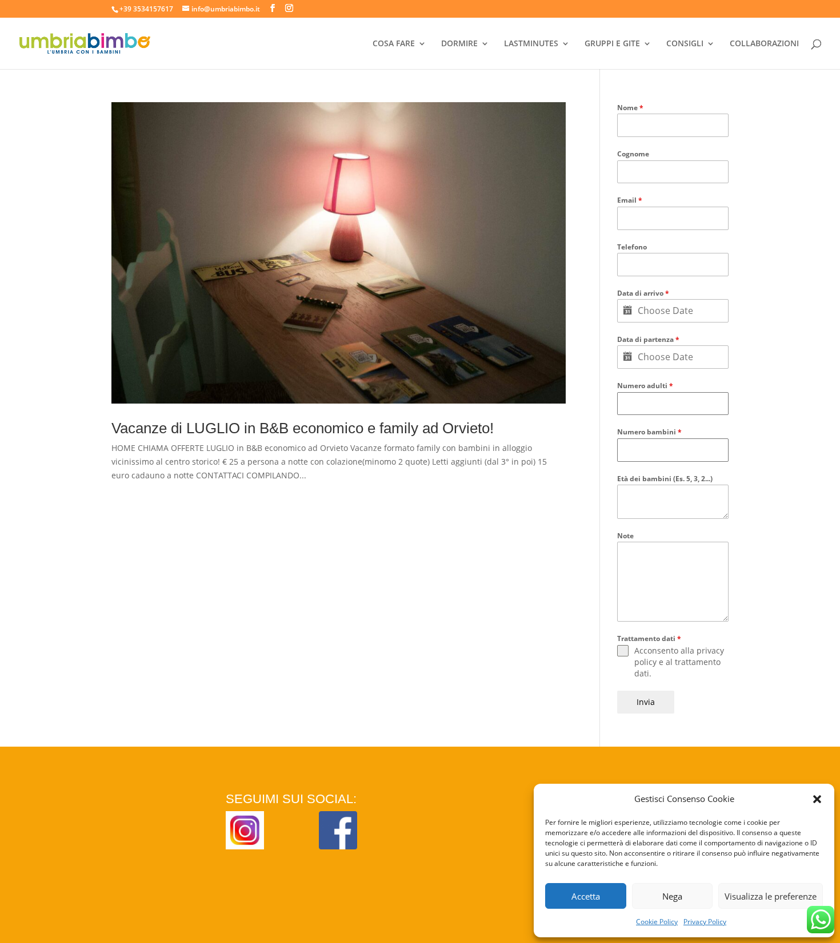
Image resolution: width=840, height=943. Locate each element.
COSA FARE (394, 44)
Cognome (633, 154)
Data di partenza (648, 339)
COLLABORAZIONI (764, 44)
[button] (817, 799)
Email (629, 200)
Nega (672, 896)
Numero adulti (645, 385)
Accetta (585, 896)
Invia (646, 701)
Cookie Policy (657, 921)
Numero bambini (649, 432)
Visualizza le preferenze (771, 896)
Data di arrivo (643, 293)
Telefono (632, 247)
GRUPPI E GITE (612, 44)
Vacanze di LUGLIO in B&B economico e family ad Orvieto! (302, 428)
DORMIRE (459, 44)
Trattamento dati (649, 638)
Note (625, 536)
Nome (630, 107)
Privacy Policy (704, 921)
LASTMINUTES (531, 44)
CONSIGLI (684, 44)
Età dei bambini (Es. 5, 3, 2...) (665, 478)
